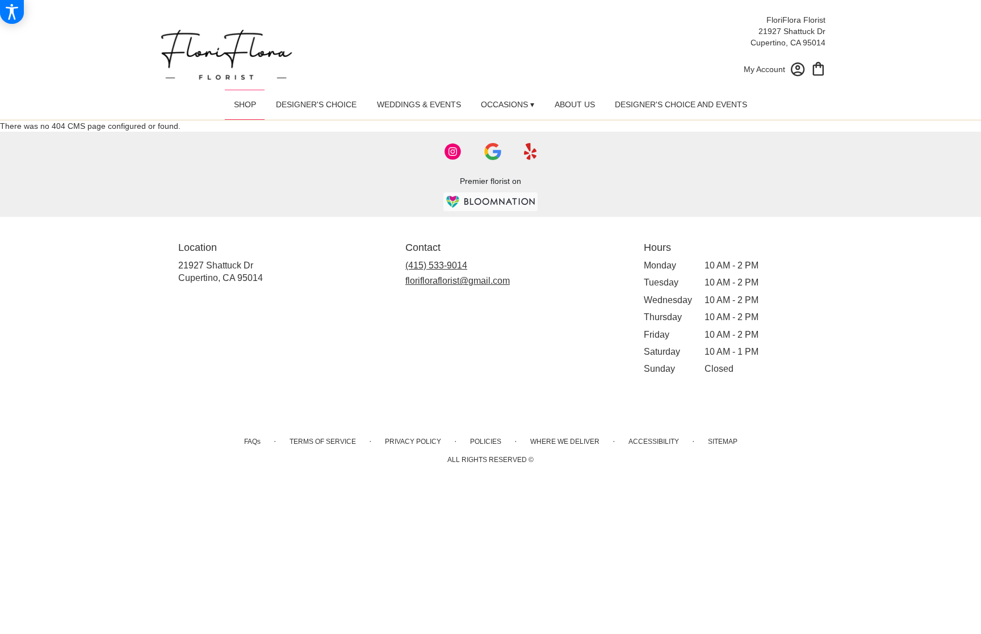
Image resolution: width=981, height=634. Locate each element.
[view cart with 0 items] (818, 68)
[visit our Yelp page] (530, 151)
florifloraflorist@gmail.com (457, 280)
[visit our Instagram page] (453, 151)
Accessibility (653, 442)
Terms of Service (323, 442)
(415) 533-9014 (436, 265)
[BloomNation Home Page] (490, 201)
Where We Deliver (565, 442)
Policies (485, 442)
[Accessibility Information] (12, 12)
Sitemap (722, 442)
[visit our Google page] (493, 151)
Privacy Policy (413, 442)
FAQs (252, 442)
